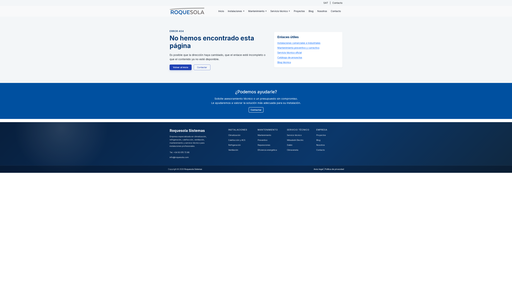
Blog (311, 11)
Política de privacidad (334, 169)
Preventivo (262, 140)
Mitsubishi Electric (295, 140)
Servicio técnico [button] (279, 11)
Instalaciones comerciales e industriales (298, 43)
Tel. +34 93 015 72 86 (179, 152)
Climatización (234, 135)
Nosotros (322, 11)
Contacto (337, 2)
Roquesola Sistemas (193, 169)
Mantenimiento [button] (256, 11)
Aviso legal (318, 169)
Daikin (289, 145)
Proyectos (299, 11)
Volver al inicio (180, 67)
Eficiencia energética (267, 150)
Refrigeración (234, 145)
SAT (325, 2)
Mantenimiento (264, 135)
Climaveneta (292, 150)
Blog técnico (284, 62)
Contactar (202, 67)
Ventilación (233, 150)
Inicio (221, 11)
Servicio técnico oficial (289, 52)
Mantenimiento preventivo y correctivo (298, 47)
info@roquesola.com (179, 157)
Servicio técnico (294, 135)
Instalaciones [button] (235, 11)
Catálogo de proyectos (289, 57)
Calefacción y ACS (236, 140)
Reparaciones (264, 145)
